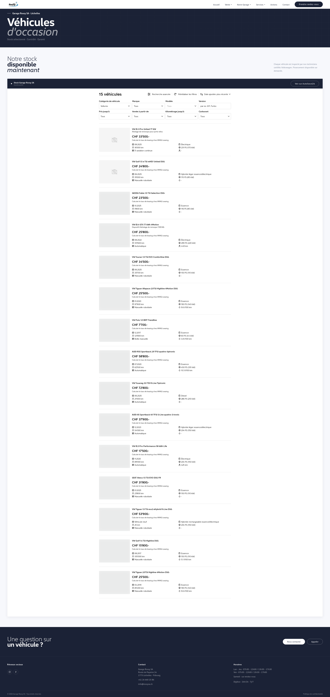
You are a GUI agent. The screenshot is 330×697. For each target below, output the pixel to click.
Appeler (315, 641)
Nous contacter (294, 641)
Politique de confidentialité (313, 694)
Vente (227, 4)
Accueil (216, 4)
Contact (286, 4)
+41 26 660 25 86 (146, 679)
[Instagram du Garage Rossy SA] (9, 671)
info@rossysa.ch (145, 684)
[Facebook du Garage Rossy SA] (15, 671)
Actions (273, 4)
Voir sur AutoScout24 (305, 83)
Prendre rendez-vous (309, 4)
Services (259, 4)
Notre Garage (243, 4)
